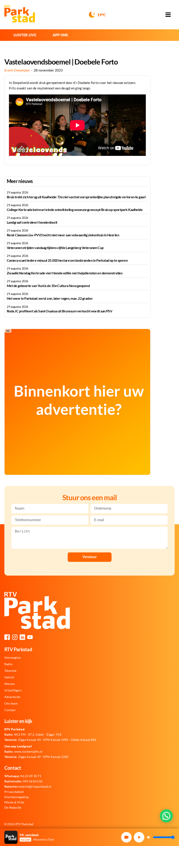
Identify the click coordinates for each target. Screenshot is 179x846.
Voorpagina (12, 657)
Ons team (11, 703)
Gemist (9, 677)
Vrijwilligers (13, 690)
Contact (10, 710)
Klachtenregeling (16, 797)
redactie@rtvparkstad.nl (28, 786)
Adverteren (12, 696)
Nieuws (9, 683)
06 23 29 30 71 (22, 776)
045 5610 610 (23, 781)
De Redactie (12, 807)
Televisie (10, 670)
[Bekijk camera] (126, 837)
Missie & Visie (14, 802)
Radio (8, 664)
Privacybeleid (14, 791)
